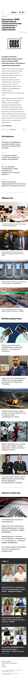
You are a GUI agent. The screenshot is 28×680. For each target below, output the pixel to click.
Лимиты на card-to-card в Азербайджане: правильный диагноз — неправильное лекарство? (12, 348)
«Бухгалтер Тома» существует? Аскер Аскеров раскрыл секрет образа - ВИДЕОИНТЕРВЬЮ (13, 589)
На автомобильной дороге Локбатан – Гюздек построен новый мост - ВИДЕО (13, 310)
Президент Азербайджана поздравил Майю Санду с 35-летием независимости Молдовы (11, 145)
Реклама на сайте (6, 661)
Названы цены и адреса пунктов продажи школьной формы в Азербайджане (14, 282)
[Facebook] (9, 129)
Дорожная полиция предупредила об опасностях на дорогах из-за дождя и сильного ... (14, 184)
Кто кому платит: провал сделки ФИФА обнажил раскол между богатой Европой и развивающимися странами (13, 479)
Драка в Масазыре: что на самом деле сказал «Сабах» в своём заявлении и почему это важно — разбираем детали (14, 447)
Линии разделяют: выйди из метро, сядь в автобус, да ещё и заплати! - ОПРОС (13, 620)
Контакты (4, 666)
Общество (4, 16)
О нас (3, 664)
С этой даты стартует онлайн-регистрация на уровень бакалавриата (10, 157)
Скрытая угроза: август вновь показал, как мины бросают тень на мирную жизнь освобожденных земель (14, 414)
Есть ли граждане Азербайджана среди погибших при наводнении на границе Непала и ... (11, 170)
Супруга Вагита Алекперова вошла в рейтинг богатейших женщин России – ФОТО (13, 253)
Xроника (3, 139)
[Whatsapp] (13, 129)
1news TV (3, 584)
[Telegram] (14, 129)
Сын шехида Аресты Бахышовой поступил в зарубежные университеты (14, 549)
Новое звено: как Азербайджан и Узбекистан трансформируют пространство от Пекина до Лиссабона (14, 381)
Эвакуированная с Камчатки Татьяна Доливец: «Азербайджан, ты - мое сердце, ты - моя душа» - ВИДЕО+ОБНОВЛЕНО (14, 539)
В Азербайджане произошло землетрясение (12, 521)
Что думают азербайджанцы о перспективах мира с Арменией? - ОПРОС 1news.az (13, 649)
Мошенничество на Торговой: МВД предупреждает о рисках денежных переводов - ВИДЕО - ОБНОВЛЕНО (13, 529)
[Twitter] (11, 129)
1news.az (6, 671)
